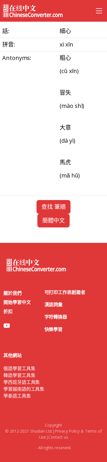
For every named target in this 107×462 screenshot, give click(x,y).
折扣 (8, 311)
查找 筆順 (53, 207)
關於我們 (12, 293)
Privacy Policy (67, 431)
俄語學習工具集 (19, 368)
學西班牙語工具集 (21, 382)
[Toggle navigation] (99, 11)
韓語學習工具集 (19, 375)
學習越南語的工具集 (23, 389)
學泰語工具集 (17, 396)
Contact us (58, 437)
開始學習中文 (17, 302)
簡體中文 (53, 220)
